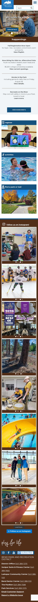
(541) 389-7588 (19, 585)
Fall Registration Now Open (19, 46)
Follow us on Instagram (20, 531)
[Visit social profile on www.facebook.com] (8, 553)
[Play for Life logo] (19, 543)
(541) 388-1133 (25, 581)
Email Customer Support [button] (13, 592)
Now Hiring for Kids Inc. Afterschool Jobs (19, 60)
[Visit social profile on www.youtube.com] (14, 553)
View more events (19, 110)
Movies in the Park (19, 77)
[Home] (12, 10)
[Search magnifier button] (31, 8)
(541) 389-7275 (21, 564)
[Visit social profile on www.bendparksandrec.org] (25, 553)
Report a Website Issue (12, 595)
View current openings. (19, 69)
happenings (19, 39)
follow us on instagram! (18, 225)
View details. (19, 84)
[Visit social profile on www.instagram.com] (3, 553)
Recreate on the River (19, 92)
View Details (12, 29)
